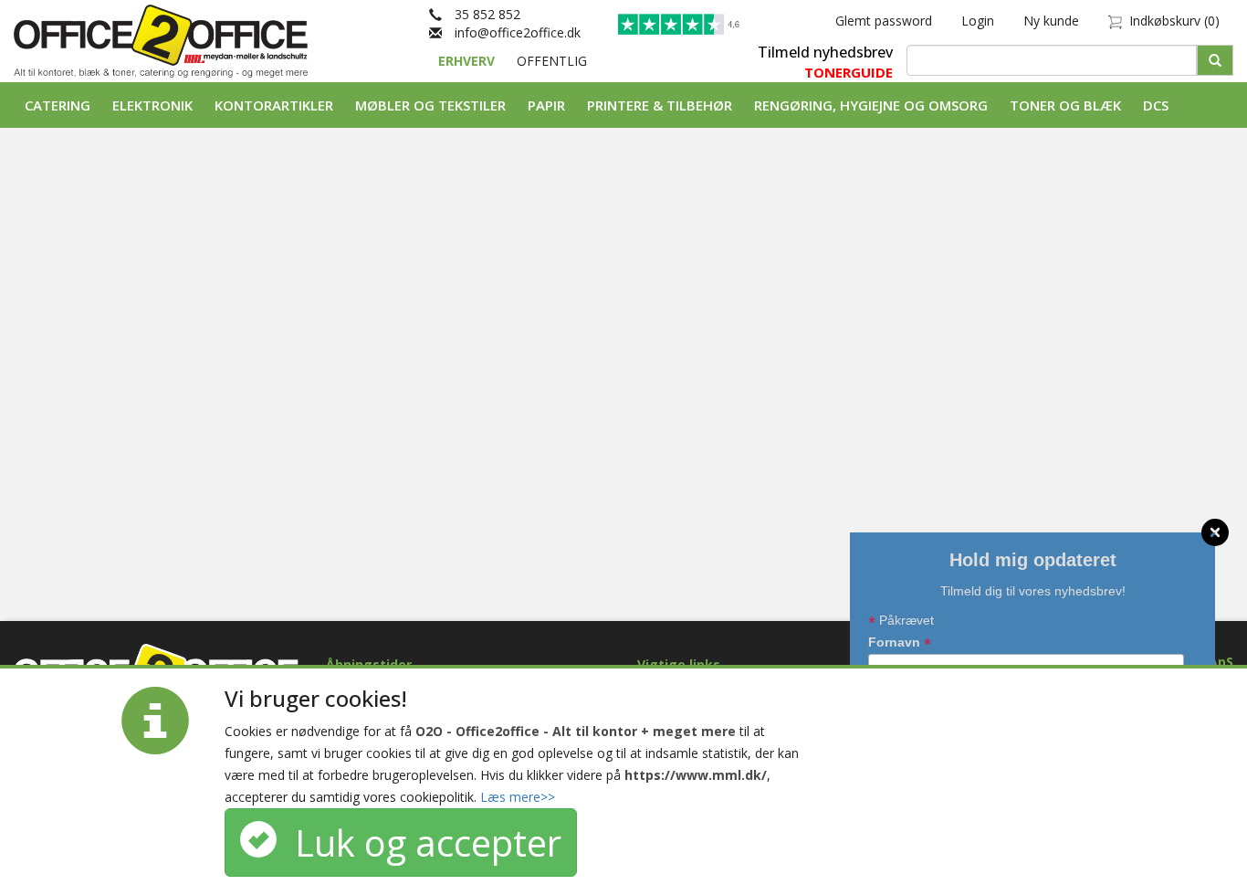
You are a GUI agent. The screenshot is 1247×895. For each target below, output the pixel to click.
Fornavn (899, 643)
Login (977, 20)
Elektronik (152, 105)
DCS (1155, 105)
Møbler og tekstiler (430, 105)
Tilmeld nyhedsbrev (825, 52)
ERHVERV (468, 60)
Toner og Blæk (1065, 105)
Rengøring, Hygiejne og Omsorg (871, 105)
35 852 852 (481, 14)
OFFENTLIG (552, 60)
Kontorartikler (274, 105)
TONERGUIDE (848, 72)
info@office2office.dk (511, 32)
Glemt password (883, 20)
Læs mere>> (517, 797)
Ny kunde (1051, 20)
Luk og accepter (419, 842)
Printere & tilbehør (659, 105)
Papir (546, 105)
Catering (57, 105)
